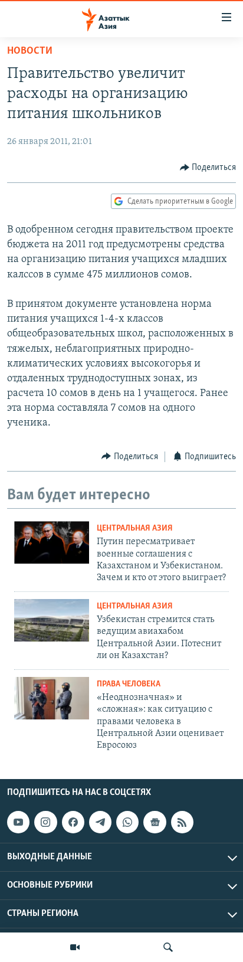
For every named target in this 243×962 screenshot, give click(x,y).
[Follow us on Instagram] (45, 822)
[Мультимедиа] (75, 947)
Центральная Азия (135, 528)
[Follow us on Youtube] (18, 822)
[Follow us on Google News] (154, 822)
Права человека (128, 684)
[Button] (208, 167)
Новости (29, 51)
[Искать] (168, 947)
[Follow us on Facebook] (73, 822)
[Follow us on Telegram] (100, 822)
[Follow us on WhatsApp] (127, 822)
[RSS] (182, 822)
